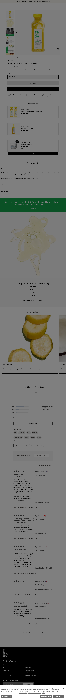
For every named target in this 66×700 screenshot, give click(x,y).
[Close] (63, 688)
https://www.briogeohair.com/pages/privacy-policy (32, 693)
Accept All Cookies (46, 696)
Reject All (58, 696)
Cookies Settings (6, 696)
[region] (33, 692)
